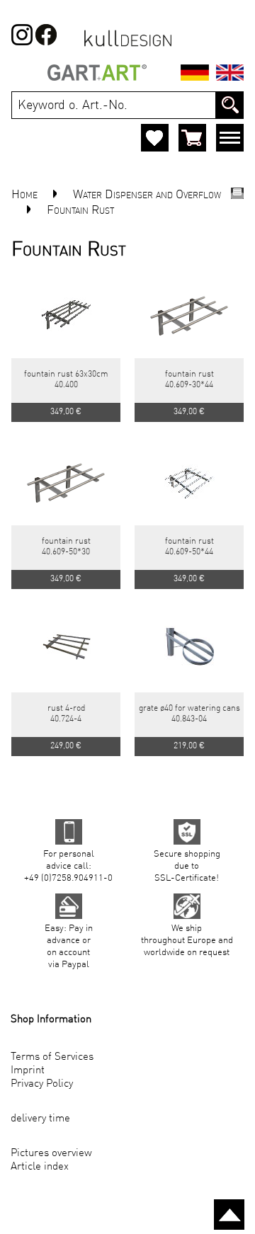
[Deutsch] (195, 75)
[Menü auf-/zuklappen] (230, 140)
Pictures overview (51, 1153)
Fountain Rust (80, 211)
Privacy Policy (42, 1084)
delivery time (40, 1119)
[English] (230, 75)
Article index (40, 1167)
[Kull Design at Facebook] (22, 42)
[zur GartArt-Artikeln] (97, 75)
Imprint (28, 1071)
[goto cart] (192, 138)
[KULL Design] (127, 45)
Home (24, 195)
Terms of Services (52, 1057)
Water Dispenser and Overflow (147, 195)
